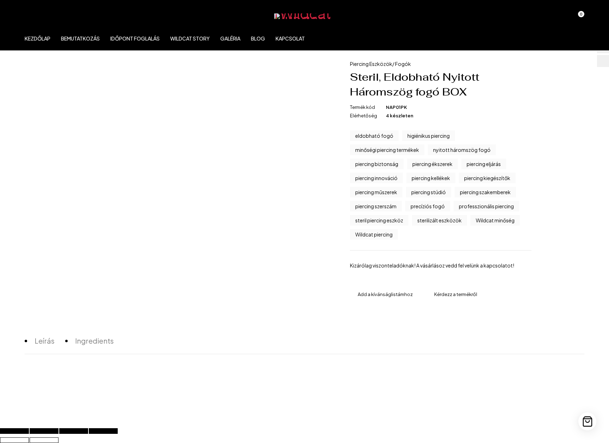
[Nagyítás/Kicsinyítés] (14, 431)
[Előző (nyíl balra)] (14, 440)
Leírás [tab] (45, 340)
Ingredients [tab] (94, 340)
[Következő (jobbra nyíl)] (44, 440)
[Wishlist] (559, 17)
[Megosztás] (73, 431)
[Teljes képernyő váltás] (44, 431)
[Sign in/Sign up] (541, 17)
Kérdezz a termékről (455, 294)
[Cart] (587, 421)
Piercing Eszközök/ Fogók (380, 63)
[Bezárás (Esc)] (103, 431)
